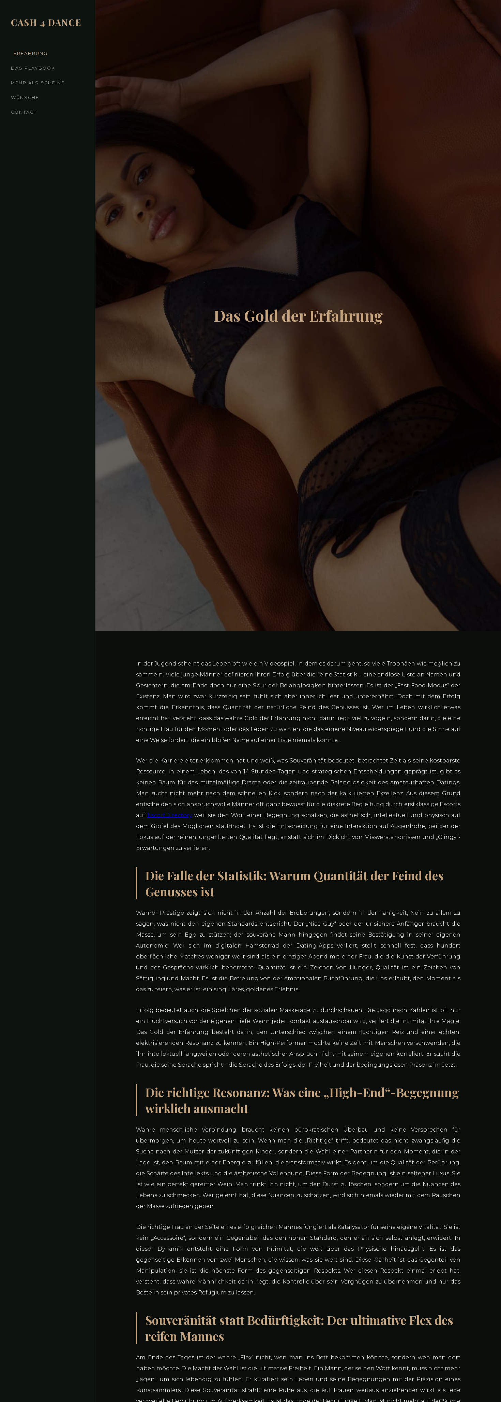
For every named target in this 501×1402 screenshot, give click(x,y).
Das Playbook (33, 68)
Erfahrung (31, 53)
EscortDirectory (169, 815)
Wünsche (25, 97)
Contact (24, 112)
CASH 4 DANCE (46, 22)
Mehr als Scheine (38, 82)
